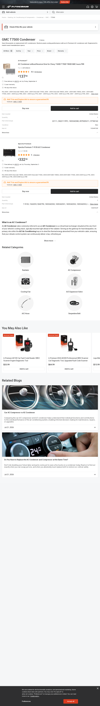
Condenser (40, 17)
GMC (47, 17)
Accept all (70, 701)
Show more (48, 241)
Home (4, 17)
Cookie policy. (34, 696)
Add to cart (24, 369)
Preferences (26, 701)
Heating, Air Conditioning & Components (21, 17)
